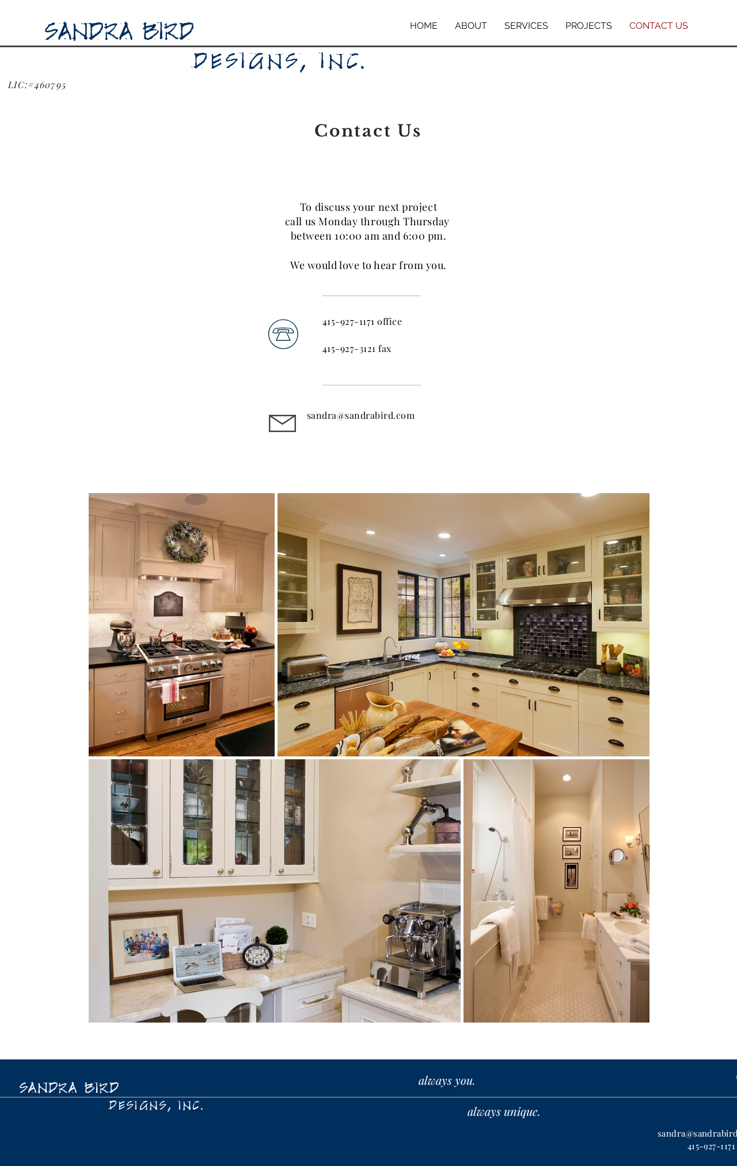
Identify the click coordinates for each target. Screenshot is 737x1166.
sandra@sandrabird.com (361, 415)
